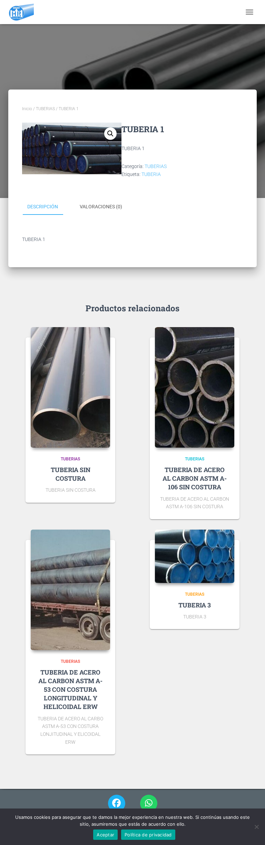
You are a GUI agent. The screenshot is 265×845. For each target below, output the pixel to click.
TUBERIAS (45, 108)
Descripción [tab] (42, 206)
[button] (110, 133)
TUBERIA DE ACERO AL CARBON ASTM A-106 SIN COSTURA (195, 478)
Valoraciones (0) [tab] (101, 206)
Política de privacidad (148, 834)
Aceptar (105, 834)
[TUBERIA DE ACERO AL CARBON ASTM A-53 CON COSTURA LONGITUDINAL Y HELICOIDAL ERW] (70, 590)
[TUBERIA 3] (194, 556)
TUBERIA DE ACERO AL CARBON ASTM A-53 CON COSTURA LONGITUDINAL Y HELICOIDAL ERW (70, 689)
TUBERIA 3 (194, 605)
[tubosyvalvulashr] (23, 12)
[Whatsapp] (148, 803)
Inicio (27, 108)
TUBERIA (151, 174)
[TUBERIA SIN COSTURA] (70, 387)
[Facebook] (116, 803)
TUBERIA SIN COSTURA (70, 474)
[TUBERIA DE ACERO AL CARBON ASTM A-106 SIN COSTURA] (194, 387)
